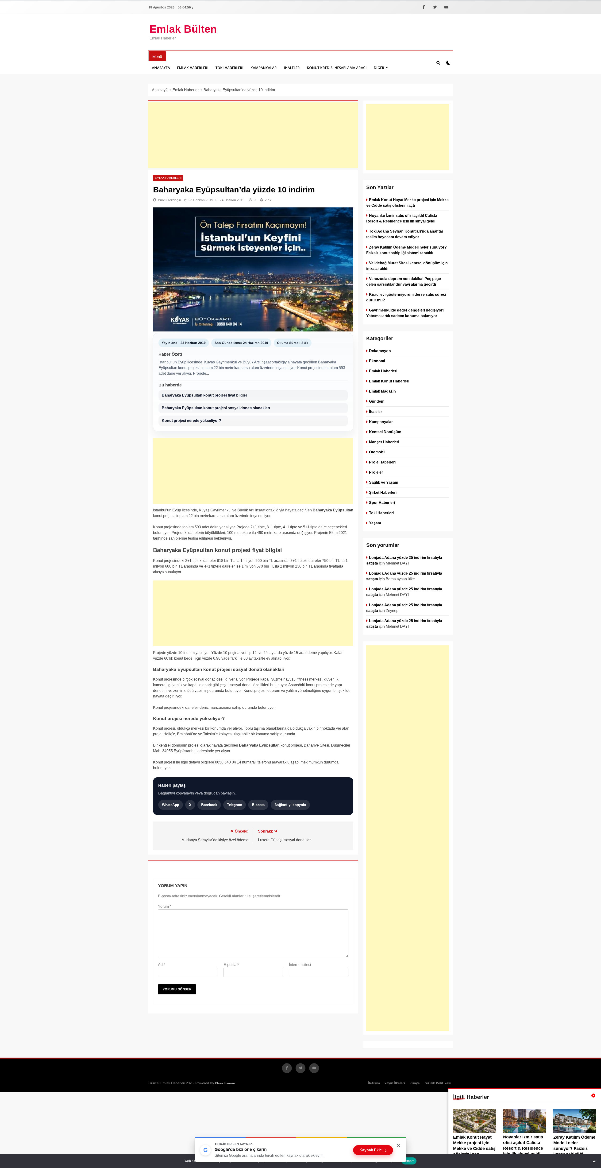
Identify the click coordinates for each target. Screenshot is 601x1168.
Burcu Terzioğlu (169, 200)
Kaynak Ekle (373, 1150)
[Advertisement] (253, 135)
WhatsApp (170, 805)
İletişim (374, 1083)
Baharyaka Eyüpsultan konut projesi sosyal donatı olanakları (216, 408)
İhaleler (292, 67)
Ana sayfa (160, 90)
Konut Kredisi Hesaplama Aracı (337, 67)
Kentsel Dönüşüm (385, 431)
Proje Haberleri (382, 462)
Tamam (409, 1161)
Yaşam (375, 523)
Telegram (234, 805)
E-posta (258, 805)
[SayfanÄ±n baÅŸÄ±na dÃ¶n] (594, 1161)
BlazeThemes (225, 1083)
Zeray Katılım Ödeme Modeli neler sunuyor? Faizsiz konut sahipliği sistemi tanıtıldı (574, 1148)
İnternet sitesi (300, 965)
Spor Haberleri (382, 502)
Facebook (209, 805)
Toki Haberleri (229, 67)
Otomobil (377, 452)
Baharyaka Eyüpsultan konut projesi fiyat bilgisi (204, 395)
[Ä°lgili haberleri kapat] (593, 1095)
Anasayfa (161, 67)
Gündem (376, 401)
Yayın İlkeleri (395, 1083)
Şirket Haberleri (383, 492)
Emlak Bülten (183, 29)
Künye (415, 1083)
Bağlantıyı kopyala (290, 804)
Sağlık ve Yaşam (383, 482)
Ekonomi (377, 361)
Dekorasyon (380, 351)
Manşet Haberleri (384, 442)
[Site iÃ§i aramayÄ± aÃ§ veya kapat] (438, 63)
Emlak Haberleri (192, 67)
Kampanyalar (263, 67)
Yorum (164, 906)
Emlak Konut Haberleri (389, 381)
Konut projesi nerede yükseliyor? (191, 421)
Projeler (376, 472)
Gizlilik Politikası (437, 1083)
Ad (161, 965)
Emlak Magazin (382, 391)
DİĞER (379, 67)
